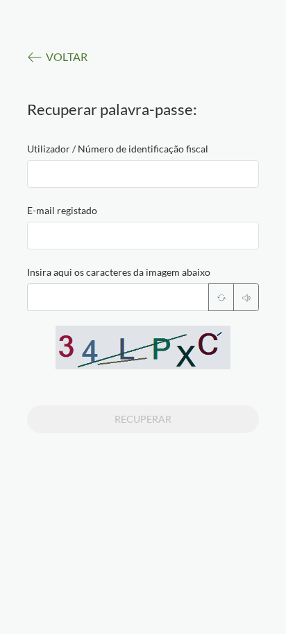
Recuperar (143, 419)
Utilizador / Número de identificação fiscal (117, 149)
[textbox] (143, 174)
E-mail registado (62, 210)
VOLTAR (66, 56)
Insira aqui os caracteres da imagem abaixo (118, 272)
